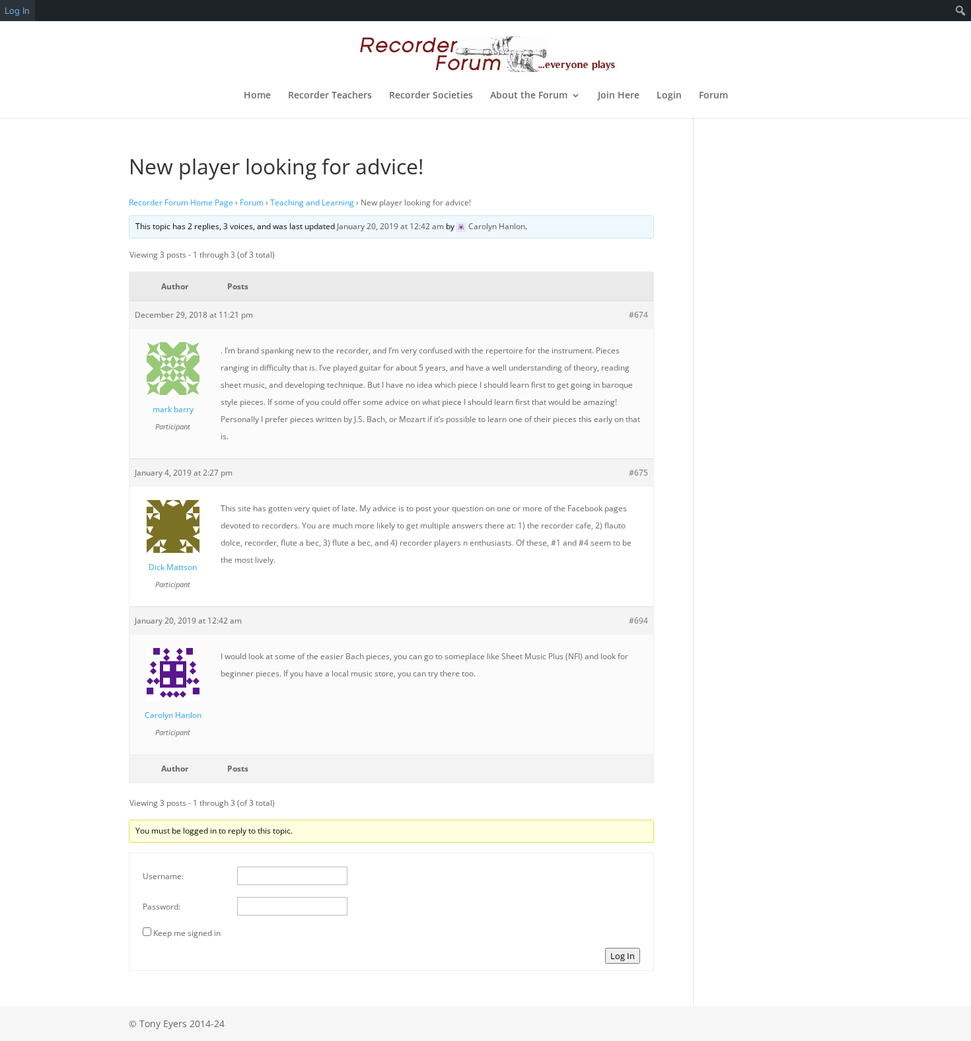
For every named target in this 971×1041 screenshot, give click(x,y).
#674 (638, 314)
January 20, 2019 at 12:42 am (390, 226)
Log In (622, 956)
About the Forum (528, 95)
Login (669, 95)
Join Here (618, 95)
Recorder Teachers (330, 95)
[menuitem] (961, 10)
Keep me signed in (187, 933)
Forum (713, 95)
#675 (638, 472)
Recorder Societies (431, 95)
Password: (161, 906)
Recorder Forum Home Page (181, 202)
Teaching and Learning (312, 202)
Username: (163, 876)
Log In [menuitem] (17, 10)
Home (257, 95)
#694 (638, 620)
